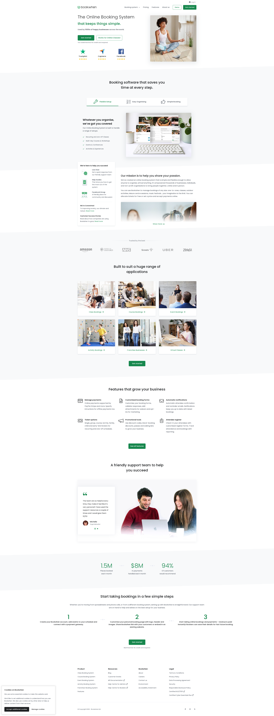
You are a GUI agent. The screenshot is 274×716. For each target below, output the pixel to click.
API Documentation (115, 680)
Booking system (131, 7)
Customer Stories (114, 677)
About (141, 673)
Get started (189, 7)
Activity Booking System (86, 684)
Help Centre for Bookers (117, 688)
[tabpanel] (96, 509)
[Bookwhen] (87, 7)
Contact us (143, 680)
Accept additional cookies (16, 709)
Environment (143, 684)
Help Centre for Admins (117, 684)
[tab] (102, 102)
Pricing (146, 7)
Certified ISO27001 (176, 691)
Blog (109, 673)
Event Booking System (86, 680)
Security (172, 684)
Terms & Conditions (176, 673)
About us (166, 7)
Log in (193, 2)
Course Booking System (86, 677)
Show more (158, 224)
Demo (177, 7)
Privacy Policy (174, 677)
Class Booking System (86, 673)
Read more (90, 211)
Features (155, 7)
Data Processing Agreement (179, 680)
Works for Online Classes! (109, 38)
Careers (141, 677)
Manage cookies (38, 709)
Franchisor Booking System (88, 688)
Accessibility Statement (147, 688)
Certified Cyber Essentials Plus (180, 695)
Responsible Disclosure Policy (180, 688)
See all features (137, 446)
